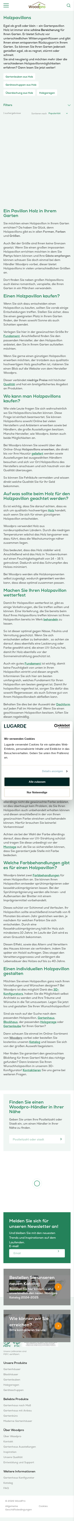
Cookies (43, 1506)
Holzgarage (48, 1022)
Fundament (11, 336)
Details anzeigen (52, 771)
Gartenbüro (10, 1415)
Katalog (34, 1042)
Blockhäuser (10, 1374)
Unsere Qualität (13, 1457)
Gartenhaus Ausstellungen (19, 1446)
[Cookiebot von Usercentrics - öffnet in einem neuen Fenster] (54, 726)
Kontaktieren (32, 1070)
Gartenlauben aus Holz (19, 76)
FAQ (6, 1488)
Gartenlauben (11, 1379)
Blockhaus (10, 1022)
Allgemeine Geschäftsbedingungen (18, 1508)
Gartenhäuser (11, 1369)
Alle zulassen (37, 781)
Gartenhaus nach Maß (17, 1405)
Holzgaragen (47, 92)
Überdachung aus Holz (19, 92)
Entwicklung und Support (18, 1462)
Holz (51, 510)
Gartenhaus (46, 1018)
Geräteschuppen (13, 1390)
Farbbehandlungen (46, 875)
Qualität (9, 384)
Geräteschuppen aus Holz (21, 84)
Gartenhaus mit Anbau (17, 1410)
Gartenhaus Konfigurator (18, 1477)
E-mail (17, 1246)
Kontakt (8, 1441)
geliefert (37, 453)
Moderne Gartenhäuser (17, 1421)
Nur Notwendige (37, 792)
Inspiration (10, 1452)
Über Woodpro (12, 1436)
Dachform (63, 704)
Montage (9, 847)
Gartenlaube (12, 1026)
